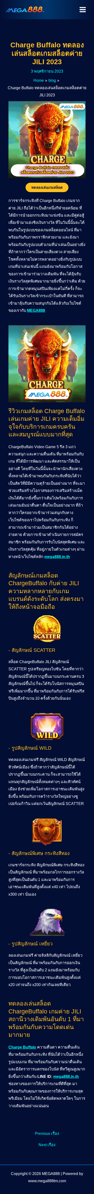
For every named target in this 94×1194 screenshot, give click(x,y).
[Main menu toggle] (82, 9)
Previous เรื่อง (47, 1133)
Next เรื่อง (47, 1145)
